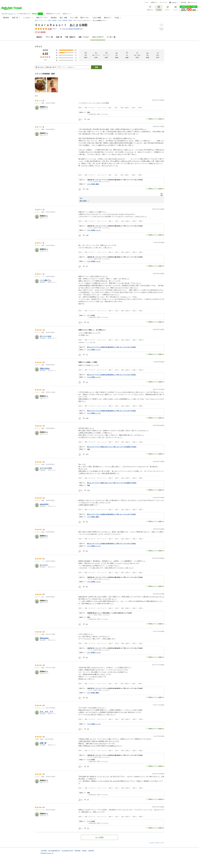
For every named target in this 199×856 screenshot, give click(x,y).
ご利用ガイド (154, 2)
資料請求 (91, 851)
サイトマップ (163, 2)
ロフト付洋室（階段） (93, 184)
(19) (70, 37)
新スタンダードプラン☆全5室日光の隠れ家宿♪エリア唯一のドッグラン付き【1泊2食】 (111, 347)
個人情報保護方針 (54, 851)
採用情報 (77, 851)
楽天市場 (183, 2)
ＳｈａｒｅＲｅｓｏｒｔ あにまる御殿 (61, 25)
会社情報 (44, 851)
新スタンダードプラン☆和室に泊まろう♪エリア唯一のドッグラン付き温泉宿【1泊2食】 (112, 447)
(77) (97, 37)
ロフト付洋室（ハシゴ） (94, 230)
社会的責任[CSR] (67, 851)
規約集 (84, 851)
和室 (88, 449)
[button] (40, 84)
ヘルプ (146, 2)
